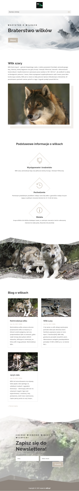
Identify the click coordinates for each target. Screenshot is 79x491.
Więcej (13, 40)
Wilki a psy (48, 321)
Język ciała (15, 375)
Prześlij (58, 464)
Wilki (39, 256)
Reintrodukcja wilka (18, 321)
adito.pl (48, 488)
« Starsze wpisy (13, 406)
